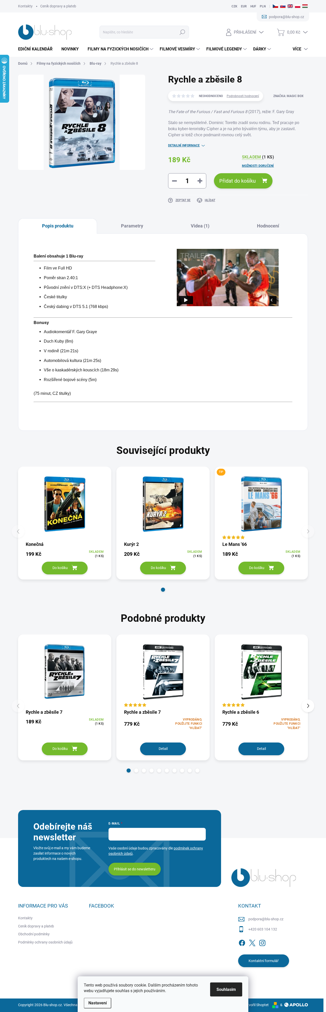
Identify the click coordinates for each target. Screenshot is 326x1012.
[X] (252, 942)
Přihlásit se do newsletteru (134, 869)
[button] (163, 590)
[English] (290, 6)
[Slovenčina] (283, 6)
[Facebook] (242, 942)
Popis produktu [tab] (57, 225)
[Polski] (298, 6)
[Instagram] (262, 942)
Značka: (288, 96)
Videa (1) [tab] (200, 225)
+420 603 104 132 (262, 929)
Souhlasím (226, 989)
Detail (163, 749)
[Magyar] (305, 6)
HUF (253, 6)
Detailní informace (184, 145)
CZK (234, 6)
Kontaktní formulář (264, 961)
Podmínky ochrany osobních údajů (45, 942)
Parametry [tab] (132, 225)
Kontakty (25, 6)
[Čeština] (275, 6)
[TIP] (261, 503)
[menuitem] (37, 49)
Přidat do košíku (237, 181)
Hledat (182, 32)
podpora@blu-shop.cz (265, 919)
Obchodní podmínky (34, 934)
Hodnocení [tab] (268, 225)
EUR (244, 6)
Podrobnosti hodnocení (243, 96)
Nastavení (97, 1003)
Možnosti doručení (258, 166)
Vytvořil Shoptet (256, 1005)
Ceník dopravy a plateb (58, 6)
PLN (263, 6)
